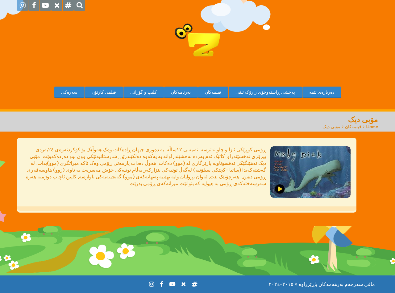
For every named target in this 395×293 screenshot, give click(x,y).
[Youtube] (45, 5)
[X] (56, 5)
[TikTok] (68, 5)
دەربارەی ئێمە (321, 92)
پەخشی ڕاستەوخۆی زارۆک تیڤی (265, 92)
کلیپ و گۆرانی (143, 92)
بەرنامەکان (181, 92)
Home (372, 127)
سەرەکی (69, 92)
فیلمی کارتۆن (104, 92)
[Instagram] (22, 5)
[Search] (79, 5)
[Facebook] (34, 5)
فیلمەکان (213, 92)
